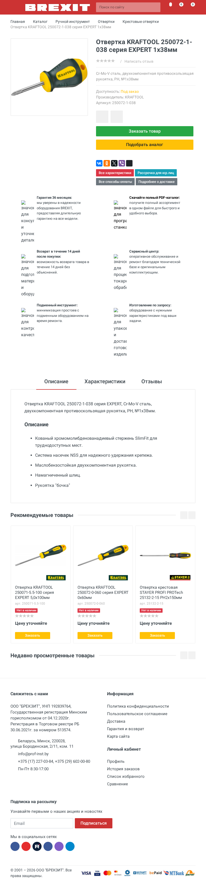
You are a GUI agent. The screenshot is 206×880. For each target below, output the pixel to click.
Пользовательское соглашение (137, 713)
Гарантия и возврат (125, 728)
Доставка (116, 721)
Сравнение (117, 784)
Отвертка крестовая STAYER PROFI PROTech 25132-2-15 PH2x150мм (161, 592)
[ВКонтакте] (99, 163)
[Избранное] (167, 7)
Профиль (115, 761)
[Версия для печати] (129, 163)
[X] (114, 163)
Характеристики (104, 381)
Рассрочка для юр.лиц (156, 173)
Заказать (32, 635)
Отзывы (151, 381)
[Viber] (122, 163)
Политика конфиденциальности (138, 706)
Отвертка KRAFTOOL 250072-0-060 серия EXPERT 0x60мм (103, 592)
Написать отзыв (138, 61)
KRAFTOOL (134, 97)
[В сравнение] (117, 117)
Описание (56, 381)
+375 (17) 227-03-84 (35, 761)
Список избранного (126, 776)
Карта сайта (118, 736)
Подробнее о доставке (156, 182)
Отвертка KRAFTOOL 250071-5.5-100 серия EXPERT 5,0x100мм (34, 592)
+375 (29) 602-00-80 (72, 761)
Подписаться (93, 823)
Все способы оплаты (115, 182)
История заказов (123, 769)
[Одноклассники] (107, 163)
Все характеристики (115, 173)
